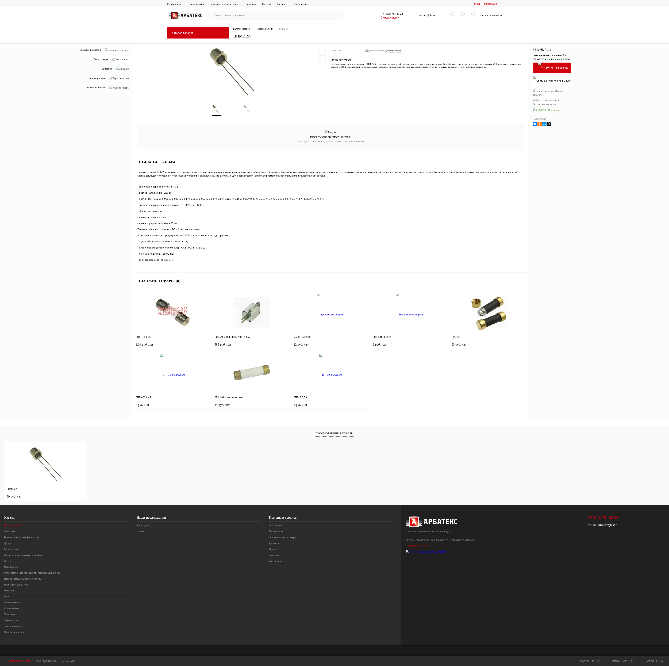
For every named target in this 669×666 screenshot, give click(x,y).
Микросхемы (11, 567)
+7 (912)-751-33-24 (46, 661)
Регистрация (490, 3)
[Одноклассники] (539, 124)
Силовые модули (13, 602)
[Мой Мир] (544, 124)
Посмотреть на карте (418, 545)
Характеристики (97, 78)
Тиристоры (9, 614)
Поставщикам (196, 4)
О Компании (174, 4)
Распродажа (143, 525)
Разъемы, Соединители (16, 584)
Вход (477, 3)
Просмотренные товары (334, 433)
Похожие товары (96, 87)
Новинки (141, 531)
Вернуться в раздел (90, 50)
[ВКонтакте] (535, 124)
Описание (107, 69)
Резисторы (9, 590)
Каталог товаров (182, 33)
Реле (6, 596)
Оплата (266, 4)
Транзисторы (11, 620)
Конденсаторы (11, 549)
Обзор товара (101, 59)
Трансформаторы (13, 626)
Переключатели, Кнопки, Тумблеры (22, 578)
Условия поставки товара (225, 4)
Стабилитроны (11, 608)
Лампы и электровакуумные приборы (23, 555)
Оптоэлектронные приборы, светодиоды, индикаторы (32, 573)
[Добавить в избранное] (322, 51)
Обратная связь (20, 661)
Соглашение (301, 4)
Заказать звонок (390, 17)
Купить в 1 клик (562, 80)
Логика (7, 561)
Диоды (7, 543)
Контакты (282, 4)
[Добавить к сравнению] (322, 58)
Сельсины (9, 531)
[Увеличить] (232, 72)
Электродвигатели (14, 632)
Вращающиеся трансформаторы (21, 537)
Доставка (251, 4)
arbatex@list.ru (607, 525)
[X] (549, 124)
